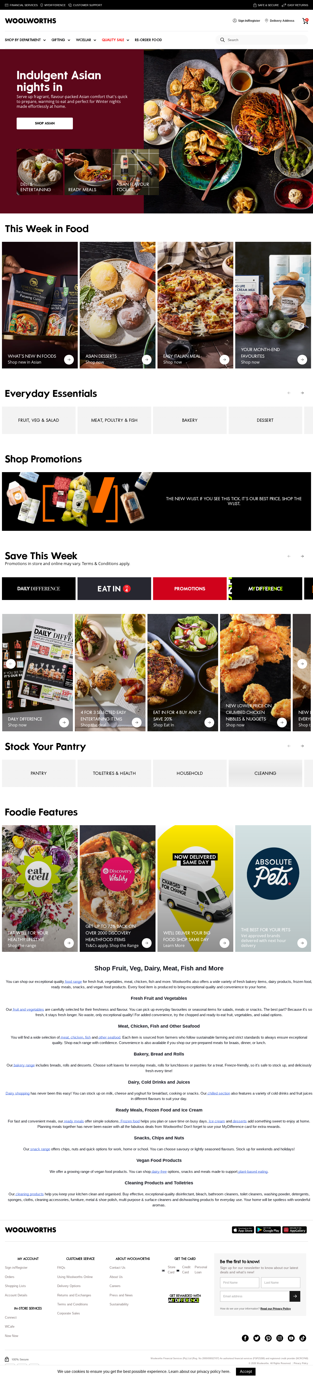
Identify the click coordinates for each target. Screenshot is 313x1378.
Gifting (58, 40)
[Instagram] (282, 1339)
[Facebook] (247, 1339)
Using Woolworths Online (75, 1277)
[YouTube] (293, 1339)
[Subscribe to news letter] (295, 1296)
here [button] (225, 1371)
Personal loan (201, 1269)
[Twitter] (259, 1339)
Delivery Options (69, 1286)
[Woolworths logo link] (30, 20)
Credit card (186, 1269)
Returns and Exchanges (74, 1295)
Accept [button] (246, 1371)
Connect (11, 1317)
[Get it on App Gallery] (295, 1230)
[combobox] (266, 40)
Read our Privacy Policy (275, 1308)
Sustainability (119, 1304)
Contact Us (117, 1267)
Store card (171, 1269)
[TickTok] (305, 1339)
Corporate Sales (68, 1313)
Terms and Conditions (72, 1304)
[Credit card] (178, 1271)
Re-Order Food (148, 40)
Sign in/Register (16, 1267)
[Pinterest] (270, 1339)
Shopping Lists (15, 1286)
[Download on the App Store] (244, 1230)
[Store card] (163, 1271)
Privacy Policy (301, 1363)
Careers (115, 1286)
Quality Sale (113, 40)
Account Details (16, 1295)
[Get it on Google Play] (269, 1230)
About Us (116, 1277)
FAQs (61, 1267)
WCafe (9, 1326)
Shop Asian (45, 123)
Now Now (11, 1336)
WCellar (83, 40)
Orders (9, 1277)
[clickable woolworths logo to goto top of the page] (30, 1230)
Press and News (121, 1295)
